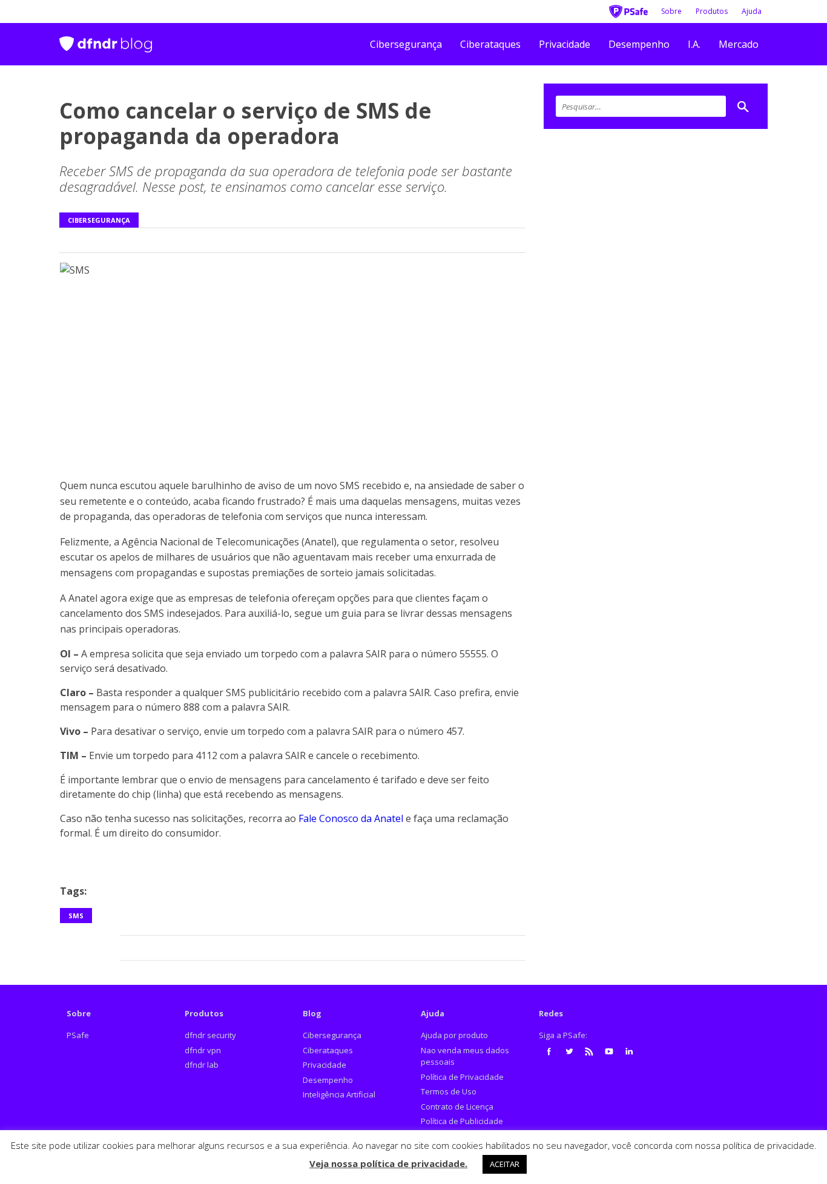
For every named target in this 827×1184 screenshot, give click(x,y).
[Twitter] (569, 1051)
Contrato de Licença (457, 1106)
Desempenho (639, 44)
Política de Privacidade (462, 1076)
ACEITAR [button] (504, 1164)
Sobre (671, 11)
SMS (76, 915)
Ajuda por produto (454, 1035)
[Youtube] (609, 1051)
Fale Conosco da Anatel (350, 818)
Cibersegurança (406, 44)
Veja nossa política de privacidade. (388, 1163)
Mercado (739, 44)
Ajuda (752, 11)
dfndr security (210, 1035)
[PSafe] (628, 10)
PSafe (78, 1035)
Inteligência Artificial (339, 1094)
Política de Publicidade (462, 1121)
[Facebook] (549, 1051)
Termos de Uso (448, 1091)
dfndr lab (202, 1064)
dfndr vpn (203, 1050)
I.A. (694, 44)
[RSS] (589, 1051)
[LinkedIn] (629, 1051)
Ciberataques (490, 44)
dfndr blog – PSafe (105, 39)
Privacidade (564, 44)
